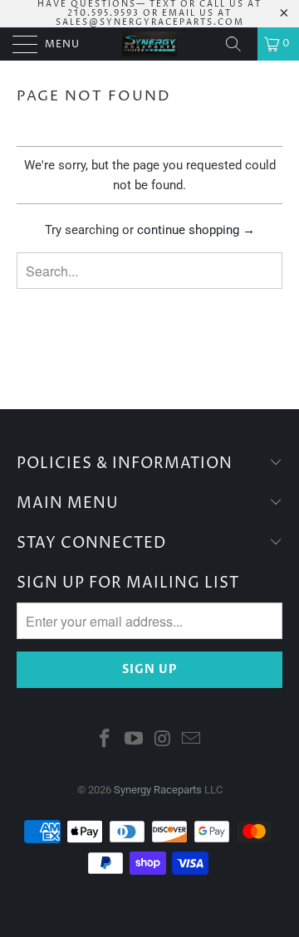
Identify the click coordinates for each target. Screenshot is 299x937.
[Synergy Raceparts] (149, 44)
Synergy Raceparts (158, 789)
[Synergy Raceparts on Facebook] (105, 740)
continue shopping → (196, 229)
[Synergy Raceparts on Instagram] (163, 740)
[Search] (239, 44)
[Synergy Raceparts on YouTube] (134, 740)
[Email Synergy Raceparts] (191, 740)
